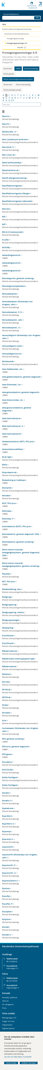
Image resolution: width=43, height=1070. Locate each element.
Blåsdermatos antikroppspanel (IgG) (18, 658)
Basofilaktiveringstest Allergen (16, 193)
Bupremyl (6, 831)
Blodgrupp (7, 597)
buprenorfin (7, 847)
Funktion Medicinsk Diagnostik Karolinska (16, 29)
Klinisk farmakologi (31, 68)
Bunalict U (6, 800)
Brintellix (6, 712)
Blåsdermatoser (9, 666)
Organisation (7, 1025)
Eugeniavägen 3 (12, 988)
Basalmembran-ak (10, 170)
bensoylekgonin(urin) (11, 353)
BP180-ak (6, 689)
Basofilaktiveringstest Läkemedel (17, 201)
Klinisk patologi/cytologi (12, 90)
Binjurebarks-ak (9, 472)
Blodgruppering (9, 604)
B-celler (5, 239)
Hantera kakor (11, 1063)
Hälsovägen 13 (12, 968)
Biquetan (6, 574)
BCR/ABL (6, 247)
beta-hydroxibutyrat (11, 418)
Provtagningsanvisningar (15, 39)
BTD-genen (7, 754)
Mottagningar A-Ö (9, 1018)
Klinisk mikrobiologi (23, 84)
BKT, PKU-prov (8, 581)
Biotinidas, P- (8, 518)
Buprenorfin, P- (9, 865)
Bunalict (5, 793)
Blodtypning (7, 628)
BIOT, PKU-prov (9, 503)
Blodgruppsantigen (10, 620)
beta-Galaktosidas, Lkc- (12, 369)
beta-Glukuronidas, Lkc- (12, 400)
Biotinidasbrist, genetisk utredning (17, 542)
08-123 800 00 (11, 961)
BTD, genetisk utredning (12, 739)
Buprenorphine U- (10, 880)
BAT (4, 216)
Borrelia (5, 682)
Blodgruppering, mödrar (13, 612)
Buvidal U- (6, 934)
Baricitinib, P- (8, 147)
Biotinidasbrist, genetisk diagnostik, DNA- (20, 534)
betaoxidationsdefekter (12, 449)
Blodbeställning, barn (11, 589)
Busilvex (6, 888)
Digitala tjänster (8, 1028)
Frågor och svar (8, 1021)
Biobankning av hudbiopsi (13, 480)
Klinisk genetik (9, 74)
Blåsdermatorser (9, 651)
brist (4, 720)
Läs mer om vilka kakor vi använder (18, 1056)
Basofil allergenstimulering (14, 178)
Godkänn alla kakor (29, 1063)
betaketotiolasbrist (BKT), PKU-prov (18, 441)
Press (4, 1008)
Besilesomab (8, 361)
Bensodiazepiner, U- (11, 327)
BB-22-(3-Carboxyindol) (12, 232)
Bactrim (5, 116)
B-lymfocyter (8, 635)
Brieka (5, 705)
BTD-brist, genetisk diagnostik (15, 746)
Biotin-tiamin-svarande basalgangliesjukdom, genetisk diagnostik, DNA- (21, 552)
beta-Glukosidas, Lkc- (11, 384)
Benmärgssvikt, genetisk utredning (17, 278)
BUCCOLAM (7, 769)
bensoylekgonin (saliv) (12, 346)
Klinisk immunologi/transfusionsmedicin (18, 79)
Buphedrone (7, 808)
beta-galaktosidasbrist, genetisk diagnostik (21, 377)
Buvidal (5, 927)
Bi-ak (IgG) (6, 457)
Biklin (4, 464)
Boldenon (6, 674)
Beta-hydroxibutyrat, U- (12, 426)
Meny (40, 6)
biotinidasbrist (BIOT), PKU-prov (16, 526)
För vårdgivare (8, 1004)
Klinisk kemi (8, 84)
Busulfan (6, 896)
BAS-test (6, 209)
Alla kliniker (8, 68)
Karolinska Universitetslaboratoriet (16, 34)
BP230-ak (6, 697)
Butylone (6, 919)
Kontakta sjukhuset (9, 997)
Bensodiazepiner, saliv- (12, 320)
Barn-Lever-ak (8, 155)
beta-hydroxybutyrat (11, 434)
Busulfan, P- (7, 904)
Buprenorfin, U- (9, 873)
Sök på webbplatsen (11, 14)
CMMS (18, 68)
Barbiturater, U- (9, 131)
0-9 (12, 100)
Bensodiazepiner (9, 294)
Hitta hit (5, 1001)
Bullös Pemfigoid (9, 777)
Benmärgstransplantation (13, 286)
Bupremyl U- (7, 839)
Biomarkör (7, 488)
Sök (37, 17)
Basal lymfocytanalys (11, 162)
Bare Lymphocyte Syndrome (15, 139)
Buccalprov (7, 762)
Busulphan (7, 911)
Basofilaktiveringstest (12, 185)
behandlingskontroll (11, 255)
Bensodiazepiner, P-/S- (12, 312)
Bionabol (6, 495)
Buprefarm (7, 816)
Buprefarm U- (8, 823)
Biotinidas (6, 511)
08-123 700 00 (11, 981)
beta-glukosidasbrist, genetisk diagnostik (20, 392)
